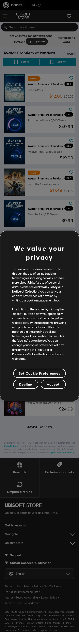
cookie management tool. (43, 300)
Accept (53, 384)
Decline (25, 384)
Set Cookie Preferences (39, 373)
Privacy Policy (48, 287)
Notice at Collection (25, 291)
